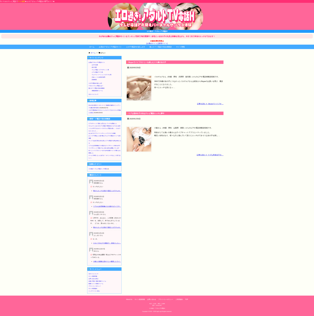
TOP (186, 299)
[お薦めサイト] (152, 43)
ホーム (91, 47)
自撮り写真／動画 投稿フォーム (97, 281)
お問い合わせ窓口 (93, 278)
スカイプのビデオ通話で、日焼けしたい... (107, 243)
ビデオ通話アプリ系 (97, 72)
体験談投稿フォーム (97, 90)
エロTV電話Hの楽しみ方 (135, 47)
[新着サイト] (163, 43)
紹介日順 (94, 67)
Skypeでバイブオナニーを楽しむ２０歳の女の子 (147, 62)
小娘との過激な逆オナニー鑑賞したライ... (107, 261)
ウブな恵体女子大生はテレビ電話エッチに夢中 (146, 113)
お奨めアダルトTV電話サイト (110, 47)
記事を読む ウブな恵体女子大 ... (210, 155)
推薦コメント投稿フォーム (96, 283)
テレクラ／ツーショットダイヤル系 (101, 74)
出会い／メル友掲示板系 (98, 77)
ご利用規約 (179, 299)
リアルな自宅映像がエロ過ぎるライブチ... (107, 206)
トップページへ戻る (94, 291)
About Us (129, 299)
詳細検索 (94, 79)
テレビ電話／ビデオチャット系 (100, 69)
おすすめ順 (95, 65)
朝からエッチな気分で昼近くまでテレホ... (107, 191)
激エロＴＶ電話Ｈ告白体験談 (160, 47)
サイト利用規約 (93, 288)
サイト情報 (180, 47)
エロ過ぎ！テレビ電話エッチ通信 (98, 168)
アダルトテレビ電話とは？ (96, 85)
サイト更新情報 (93, 276)
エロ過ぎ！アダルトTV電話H (157, 308)
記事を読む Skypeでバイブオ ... (210, 104)
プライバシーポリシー (95, 286)
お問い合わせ (151, 299)
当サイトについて (93, 94)
